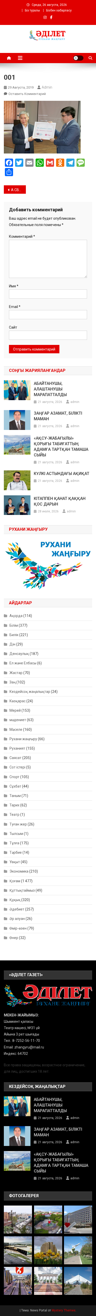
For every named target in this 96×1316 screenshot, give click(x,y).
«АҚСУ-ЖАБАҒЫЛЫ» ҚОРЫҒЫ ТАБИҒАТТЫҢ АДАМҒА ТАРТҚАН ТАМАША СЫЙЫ (61, 446)
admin (47, 87)
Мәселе (15, 729)
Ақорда (16, 616)
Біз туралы (32, 10)
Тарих (14, 805)
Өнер (13, 938)
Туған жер (18, 824)
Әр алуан (17, 919)
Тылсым (16, 834)
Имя (13, 286)
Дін (12, 644)
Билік (13, 635)
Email (14, 307)
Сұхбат (15, 786)
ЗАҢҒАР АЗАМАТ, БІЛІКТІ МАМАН (58, 416)
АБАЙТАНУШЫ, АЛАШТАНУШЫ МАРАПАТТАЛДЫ (50, 389)
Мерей (15, 710)
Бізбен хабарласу (59, 10)
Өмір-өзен (18, 928)
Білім (13, 625)
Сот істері (17, 767)
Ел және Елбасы (22, 663)
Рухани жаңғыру (23, 739)
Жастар (16, 673)
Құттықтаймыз (22, 890)
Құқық (14, 900)
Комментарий (22, 236)
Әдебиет (16, 909)
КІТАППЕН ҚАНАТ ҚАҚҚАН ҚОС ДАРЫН (60, 501)
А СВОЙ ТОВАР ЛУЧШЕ (18, 190)
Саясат (15, 758)
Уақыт (14, 862)
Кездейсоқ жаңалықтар (29, 692)
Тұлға (14, 843)
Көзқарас (17, 701)
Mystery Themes (64, 1310)
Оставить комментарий (27, 94)
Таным (15, 796)
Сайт (13, 327)
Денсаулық (19, 654)
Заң (12, 682)
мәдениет (17, 720)
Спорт (14, 777)
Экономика (18, 871)
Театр (14, 815)
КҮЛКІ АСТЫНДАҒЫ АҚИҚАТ (61, 473)
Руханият (17, 748)
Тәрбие (15, 852)
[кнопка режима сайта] (78, 58)
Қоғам (14, 881)
